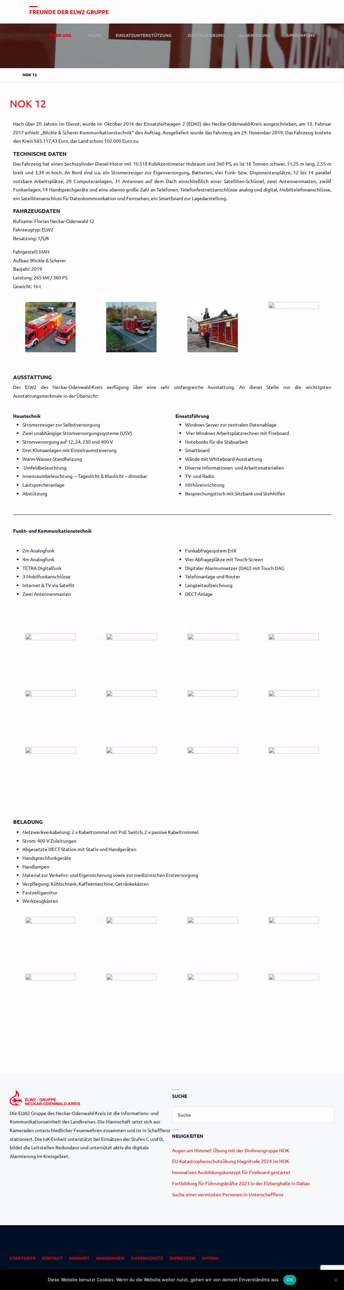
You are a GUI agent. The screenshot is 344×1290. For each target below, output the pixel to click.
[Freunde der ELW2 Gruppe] (17, 12)
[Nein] (335, 1280)
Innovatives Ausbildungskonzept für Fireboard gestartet (231, 1172)
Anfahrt (79, 1258)
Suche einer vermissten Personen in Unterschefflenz (228, 1194)
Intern (210, 1258)
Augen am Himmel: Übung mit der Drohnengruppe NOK (230, 1150)
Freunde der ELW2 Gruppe (69, 11)
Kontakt (52, 1258)
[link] (328, 35)
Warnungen (110, 1258)
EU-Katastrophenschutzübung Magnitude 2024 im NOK (230, 1161)
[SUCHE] (326, 1114)
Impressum (182, 1258)
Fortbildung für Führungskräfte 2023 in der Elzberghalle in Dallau (241, 1183)
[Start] (12, 74)
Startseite (23, 1258)
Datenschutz (147, 1258)
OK (290, 1279)
